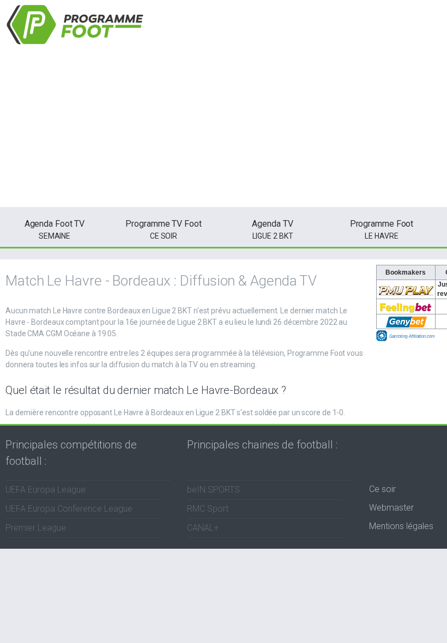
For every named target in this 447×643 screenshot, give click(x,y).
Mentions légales (401, 526)
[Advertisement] (223, 130)
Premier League (35, 528)
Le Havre (382, 229)
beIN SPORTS (213, 489)
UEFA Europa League (45, 489)
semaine (55, 229)
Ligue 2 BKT (272, 229)
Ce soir (382, 489)
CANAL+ (203, 528)
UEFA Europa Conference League (68, 509)
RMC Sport (207, 509)
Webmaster (391, 507)
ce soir (163, 229)
